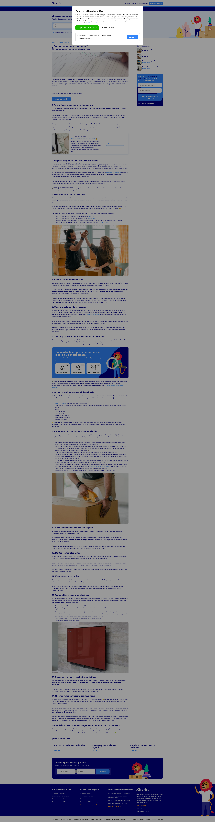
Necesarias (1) (82, 35)
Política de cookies (92, 23)
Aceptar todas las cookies (86, 28)
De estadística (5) (107, 35)
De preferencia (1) (94, 35)
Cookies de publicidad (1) (85, 38)
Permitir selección (108, 28)
